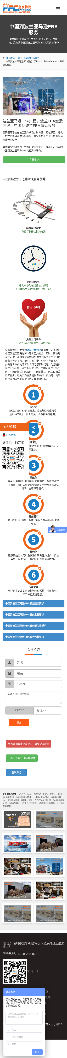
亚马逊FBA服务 (31, 58)
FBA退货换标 (49, 794)
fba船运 (37, 794)
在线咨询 (34, 159)
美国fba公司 (26, 800)
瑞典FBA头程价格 (47, 803)
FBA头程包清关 (25, 794)
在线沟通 (16, 772)
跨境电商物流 (34, 349)
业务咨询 (11, 434)
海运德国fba (14, 803)
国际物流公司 (13, 58)
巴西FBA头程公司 (43, 800)
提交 (18, 722)
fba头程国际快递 (23, 797)
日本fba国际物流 (41, 797)
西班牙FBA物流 (29, 803)
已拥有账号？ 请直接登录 (21, 758)
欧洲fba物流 (13, 800)
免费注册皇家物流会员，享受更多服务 (28, 743)
